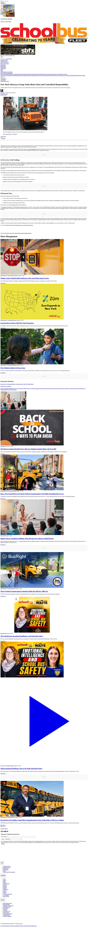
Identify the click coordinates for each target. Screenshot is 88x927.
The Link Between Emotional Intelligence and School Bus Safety (22, 636)
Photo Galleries (14, 74)
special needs (23, 233)
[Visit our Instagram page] (6, 831)
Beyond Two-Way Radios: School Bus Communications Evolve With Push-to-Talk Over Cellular (32, 820)
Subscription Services (5, 75)
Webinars (42, 74)
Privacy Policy (58, 75)
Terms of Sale (15, 925)
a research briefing (31, 149)
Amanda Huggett (10, 588)
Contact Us (42, 75)
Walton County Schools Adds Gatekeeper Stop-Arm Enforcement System (25, 278)
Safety (2, 69)
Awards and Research (51, 74)
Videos (9, 74)
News (9, 1)
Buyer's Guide (64, 74)
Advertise (46, 75)
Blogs (7, 74)
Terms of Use (9, 925)
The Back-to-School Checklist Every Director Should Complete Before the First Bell (28, 449)
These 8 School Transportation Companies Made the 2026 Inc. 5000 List (24, 591)
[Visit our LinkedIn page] (2, 831)
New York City (11, 233)
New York (5, 233)
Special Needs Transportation (6, 72)
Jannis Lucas (8, 134)
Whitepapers (34, 74)
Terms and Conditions (65, 75)
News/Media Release (11, 320)
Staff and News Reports (12, 275)
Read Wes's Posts (4, 94)
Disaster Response (4, 62)
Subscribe (3, 21)
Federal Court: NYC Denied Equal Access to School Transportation (19, 225)
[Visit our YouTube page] (5, 831)
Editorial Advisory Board (21, 75)
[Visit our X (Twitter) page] (3, 831)
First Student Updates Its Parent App (13, 368)
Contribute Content (30, 75)
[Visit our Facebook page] (1, 831)
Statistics (30, 74)
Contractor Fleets (17, 233)
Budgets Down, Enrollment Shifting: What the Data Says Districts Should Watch (27, 538)
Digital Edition (8, 21)
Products (19, 74)
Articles (12, 1)
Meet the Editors (12, 75)
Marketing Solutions (81, 75)
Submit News (37, 75)
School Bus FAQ (51, 75)
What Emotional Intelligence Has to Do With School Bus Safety (21, 768)
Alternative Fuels (4, 59)
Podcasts (27, 74)
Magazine (23, 74)
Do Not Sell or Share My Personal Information (27, 925)
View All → (3, 826)
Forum (45, 74)
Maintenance (3, 65)
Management (3, 67)
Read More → (3, 283)
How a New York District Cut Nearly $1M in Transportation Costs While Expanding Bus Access (32, 494)
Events (38, 74)
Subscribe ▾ (3, 3)
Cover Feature (5, 1)
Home (2, 81)
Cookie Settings (73, 75)
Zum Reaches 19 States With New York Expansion (17, 323)
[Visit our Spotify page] (7, 831)
